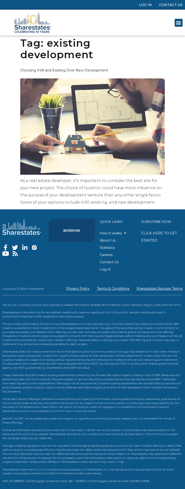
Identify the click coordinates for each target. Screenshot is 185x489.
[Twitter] (15, 247)
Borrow (71, 230)
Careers (106, 255)
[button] (179, 23)
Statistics (107, 247)
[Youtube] (5, 254)
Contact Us (171, 5)
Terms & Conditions (113, 288)
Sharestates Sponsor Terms (160, 288)
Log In (145, 5)
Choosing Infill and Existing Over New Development (64, 70)
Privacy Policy (78, 288)
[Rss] (15, 254)
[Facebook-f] (5, 247)
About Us (107, 240)
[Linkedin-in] (25, 247)
